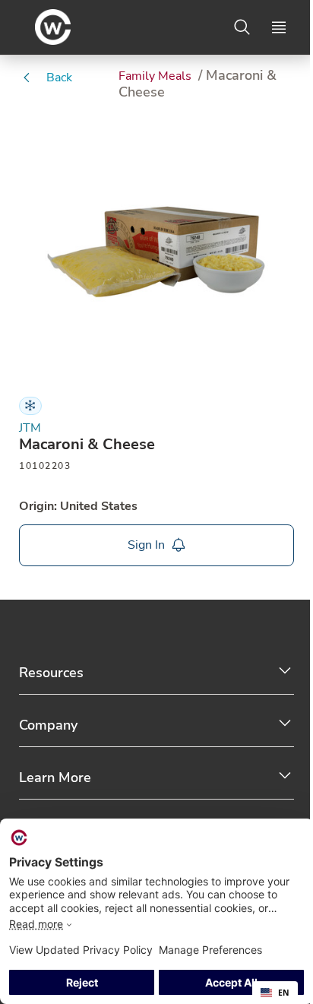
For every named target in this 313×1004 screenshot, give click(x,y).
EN (283, 992)
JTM (30, 428)
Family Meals (156, 76)
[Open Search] (242, 27)
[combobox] (275, 992)
